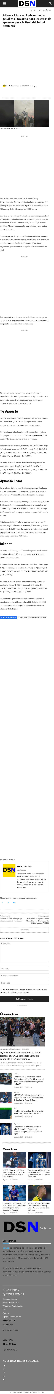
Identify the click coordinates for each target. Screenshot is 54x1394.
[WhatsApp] (17, 92)
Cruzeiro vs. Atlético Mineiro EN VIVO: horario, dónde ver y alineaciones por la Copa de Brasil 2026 (39, 1173)
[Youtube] (14, 902)
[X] (11, 92)
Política (16, 1074)
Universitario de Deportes (37, 618)
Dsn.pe (6, 1248)
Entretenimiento (5, 1049)
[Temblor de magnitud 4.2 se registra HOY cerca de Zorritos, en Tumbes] (6, 1113)
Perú (15, 1108)
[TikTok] (4, 1372)
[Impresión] (23, 92)
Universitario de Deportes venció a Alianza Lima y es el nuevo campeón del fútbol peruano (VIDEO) (37, 921)
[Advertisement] (27, 54)
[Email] (29, 92)
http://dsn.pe (21, 870)
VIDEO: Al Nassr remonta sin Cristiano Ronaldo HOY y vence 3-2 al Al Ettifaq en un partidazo (39, 1206)
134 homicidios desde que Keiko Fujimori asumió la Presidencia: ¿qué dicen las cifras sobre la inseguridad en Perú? (29, 1080)
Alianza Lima (23, 618)
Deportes (48, 10)
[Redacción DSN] (4, 86)
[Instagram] (4, 1369)
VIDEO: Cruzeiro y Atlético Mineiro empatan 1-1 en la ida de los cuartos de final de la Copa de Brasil (29, 1097)
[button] (4, 3)
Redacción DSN (14, 86)
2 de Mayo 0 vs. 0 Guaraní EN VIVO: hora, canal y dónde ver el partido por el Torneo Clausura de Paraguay (14, 1206)
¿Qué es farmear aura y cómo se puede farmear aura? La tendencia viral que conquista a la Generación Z (20, 1055)
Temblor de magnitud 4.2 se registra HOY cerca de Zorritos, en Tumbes (28, 1112)
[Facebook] (5, 92)
